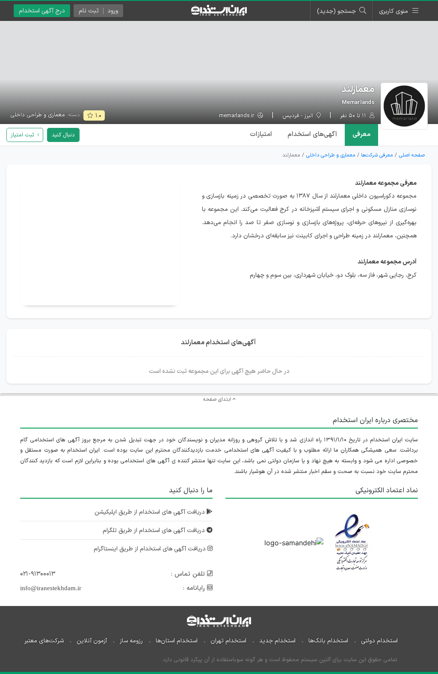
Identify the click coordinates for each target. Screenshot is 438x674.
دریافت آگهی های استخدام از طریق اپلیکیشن (151, 512)
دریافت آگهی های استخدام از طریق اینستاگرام (150, 548)
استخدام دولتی (379, 640)
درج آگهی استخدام (42, 10)
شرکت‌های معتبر (44, 640)
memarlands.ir (237, 116)
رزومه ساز (131, 640)
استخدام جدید (277, 640)
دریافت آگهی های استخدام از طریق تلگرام (155, 530)
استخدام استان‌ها (177, 640)
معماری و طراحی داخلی (37, 115)
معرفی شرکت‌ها (377, 155)
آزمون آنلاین (92, 640)
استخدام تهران (228, 640)
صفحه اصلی (412, 155)
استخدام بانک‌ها (328, 640)
